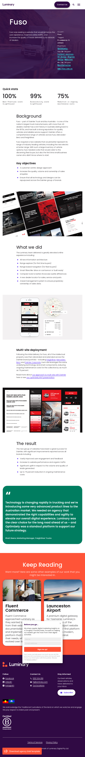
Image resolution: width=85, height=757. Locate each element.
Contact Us (62, 4)
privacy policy (31, 660)
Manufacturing (64, 65)
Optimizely (63, 48)
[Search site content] (73, 4)
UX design (62, 57)
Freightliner (51, 359)
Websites (69, 59)
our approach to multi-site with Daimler (49, 374)
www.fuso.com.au (65, 68)
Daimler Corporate (33, 362)
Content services (65, 54)
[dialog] (42, 643)
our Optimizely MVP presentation (40, 377)
